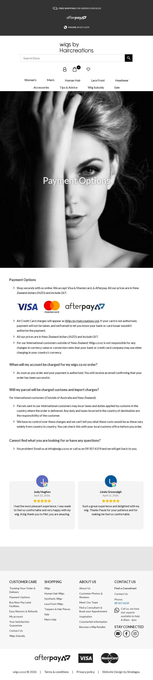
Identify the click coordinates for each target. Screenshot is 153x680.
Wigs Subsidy (17, 635)
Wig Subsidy (96, 87)
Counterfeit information (93, 621)
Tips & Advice (68, 87)
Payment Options (19, 597)
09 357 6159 (83, 27)
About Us (84, 588)
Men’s (50, 80)
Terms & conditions (56, 671)
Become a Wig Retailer (92, 626)
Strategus (133, 671)
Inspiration (85, 616)
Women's (30, 80)
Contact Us (16, 630)
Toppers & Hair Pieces (57, 609)
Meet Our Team (88, 602)
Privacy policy (85, 671)
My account (16, 616)
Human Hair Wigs (54, 593)
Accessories (41, 87)
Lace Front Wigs (53, 603)
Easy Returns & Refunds (23, 611)
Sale (117, 87)
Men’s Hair (50, 619)
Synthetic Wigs (53, 598)
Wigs (47, 588)
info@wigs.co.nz (58, 448)
